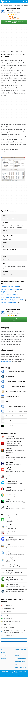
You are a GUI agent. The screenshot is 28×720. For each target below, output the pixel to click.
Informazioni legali (20, 661)
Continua (14, 640)
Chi (2, 649)
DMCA (16, 664)
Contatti (3, 652)
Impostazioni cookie (20, 667)
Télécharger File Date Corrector (10, 286)
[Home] (1, 5)
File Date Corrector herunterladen (10, 289)
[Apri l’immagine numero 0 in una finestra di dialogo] (13, 169)
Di (11, 12)
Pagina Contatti (6, 361)
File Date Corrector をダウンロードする (12, 300)
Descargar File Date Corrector (9, 297)
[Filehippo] (5, 1)
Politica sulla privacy (20, 658)
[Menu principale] (26, 1)
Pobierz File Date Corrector (8, 294)
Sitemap (3, 658)
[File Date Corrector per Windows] (3, 11)
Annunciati (4, 655)
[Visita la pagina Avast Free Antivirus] (14, 17)
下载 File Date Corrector (8, 292)
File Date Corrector (13, 310)
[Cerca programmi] (23, 1)
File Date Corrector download (9, 302)
